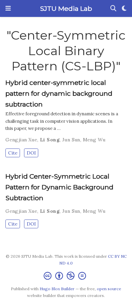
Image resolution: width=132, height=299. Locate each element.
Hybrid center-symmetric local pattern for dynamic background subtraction (58, 93)
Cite (13, 153)
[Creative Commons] (66, 276)
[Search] (113, 9)
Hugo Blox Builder (57, 288)
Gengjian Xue (21, 140)
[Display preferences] (124, 9)
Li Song (50, 140)
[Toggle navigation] (8, 8)
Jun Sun (71, 140)
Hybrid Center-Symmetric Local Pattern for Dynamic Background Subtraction (59, 187)
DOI (31, 153)
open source (109, 288)
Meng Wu (94, 140)
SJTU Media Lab (66, 8)
